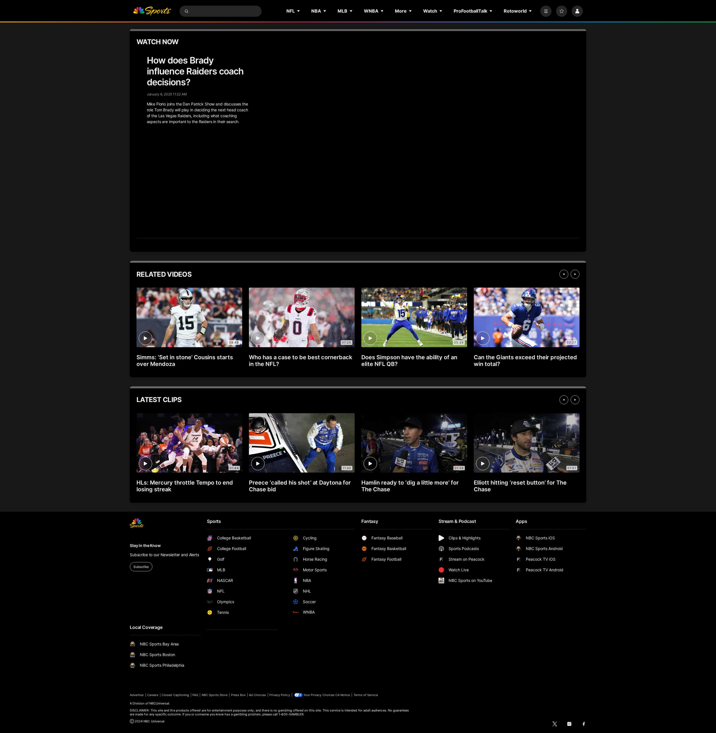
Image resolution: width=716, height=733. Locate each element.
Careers (152, 695)
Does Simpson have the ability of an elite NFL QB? (409, 360)
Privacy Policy (279, 695)
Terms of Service (366, 695)
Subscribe (141, 567)
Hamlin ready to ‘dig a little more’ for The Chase (410, 486)
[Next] (575, 274)
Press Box (238, 695)
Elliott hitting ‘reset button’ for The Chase (520, 486)
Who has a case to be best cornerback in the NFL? (300, 360)
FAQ (195, 695)
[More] (546, 11)
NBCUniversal (159, 703)
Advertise (137, 695)
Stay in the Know (145, 545)
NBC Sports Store (215, 695)
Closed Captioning (175, 695)
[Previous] (563, 274)
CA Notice (342, 695)
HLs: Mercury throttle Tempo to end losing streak (184, 486)
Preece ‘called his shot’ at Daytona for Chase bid (300, 486)
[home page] (152, 11)
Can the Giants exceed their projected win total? (525, 360)
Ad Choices (257, 695)
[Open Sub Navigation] (298, 11)
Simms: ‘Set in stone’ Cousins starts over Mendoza (184, 360)
